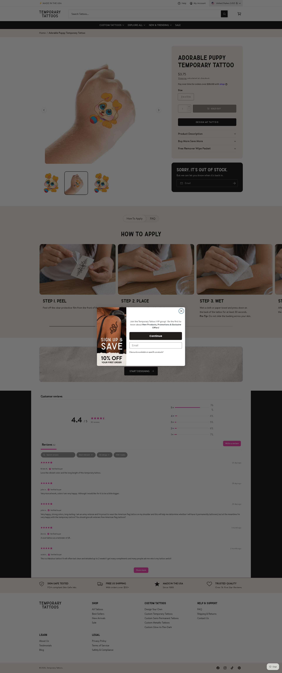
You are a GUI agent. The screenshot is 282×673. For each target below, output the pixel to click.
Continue (155, 336)
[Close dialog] (181, 311)
